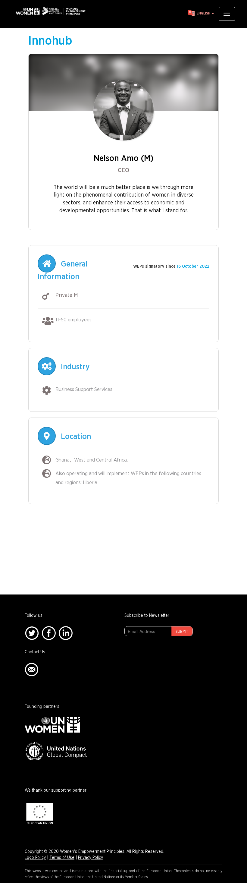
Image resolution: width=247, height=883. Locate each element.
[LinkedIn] (66, 633)
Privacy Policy (90, 858)
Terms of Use (61, 858)
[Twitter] (32, 633)
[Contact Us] (32, 669)
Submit (182, 631)
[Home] (52, 11)
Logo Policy (35, 858)
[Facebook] (49, 633)
